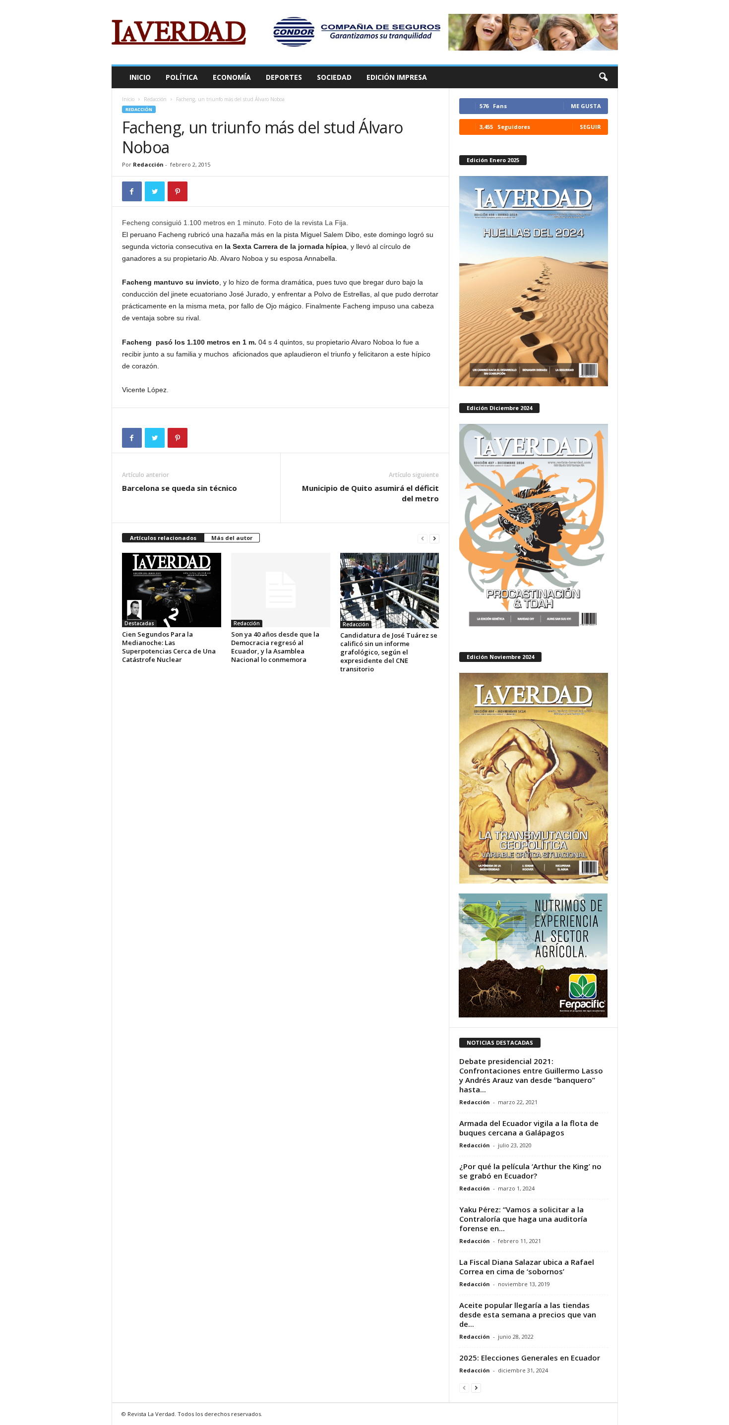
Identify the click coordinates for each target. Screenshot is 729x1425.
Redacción (155, 99)
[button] (603, 77)
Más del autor (231, 537)
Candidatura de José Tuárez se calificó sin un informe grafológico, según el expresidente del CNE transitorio (388, 652)
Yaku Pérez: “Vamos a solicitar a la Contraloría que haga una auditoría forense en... (523, 1218)
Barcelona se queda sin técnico (181, 488)
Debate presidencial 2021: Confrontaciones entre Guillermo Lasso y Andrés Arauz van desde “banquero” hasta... (531, 1075)
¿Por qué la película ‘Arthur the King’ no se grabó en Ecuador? (530, 1171)
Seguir (590, 126)
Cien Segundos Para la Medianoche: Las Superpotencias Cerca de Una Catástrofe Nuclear (169, 647)
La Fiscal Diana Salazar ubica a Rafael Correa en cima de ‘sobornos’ (526, 1266)
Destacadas (139, 623)
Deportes (284, 77)
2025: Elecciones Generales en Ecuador (529, 1358)
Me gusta (586, 106)
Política (182, 77)
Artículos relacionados (163, 537)
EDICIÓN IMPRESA (396, 77)
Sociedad (334, 77)
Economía (232, 77)
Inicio (140, 77)
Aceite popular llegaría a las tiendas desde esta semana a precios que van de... (527, 1314)
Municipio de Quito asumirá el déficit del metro (370, 493)
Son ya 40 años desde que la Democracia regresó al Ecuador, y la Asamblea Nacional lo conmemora (275, 647)
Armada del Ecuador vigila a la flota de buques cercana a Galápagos (529, 1127)
